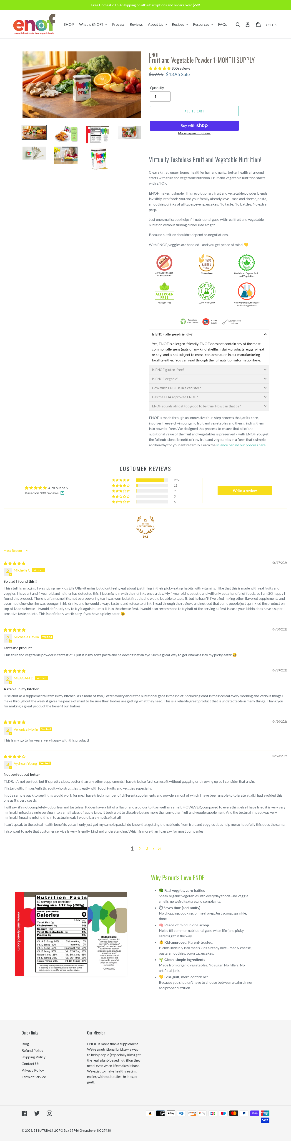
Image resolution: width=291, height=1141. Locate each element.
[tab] (209, 334)
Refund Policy (32, 1050)
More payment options (194, 133)
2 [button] (140, 848)
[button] (160, 68)
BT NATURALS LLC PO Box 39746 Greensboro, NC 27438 (72, 1130)
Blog (25, 1044)
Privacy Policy (33, 1070)
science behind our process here (241, 445)
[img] (14, 563)
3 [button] (147, 848)
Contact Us (30, 1063)
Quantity (157, 87)
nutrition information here (240, 360)
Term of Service (34, 1077)
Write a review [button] (245, 490)
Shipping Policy (33, 1057)
